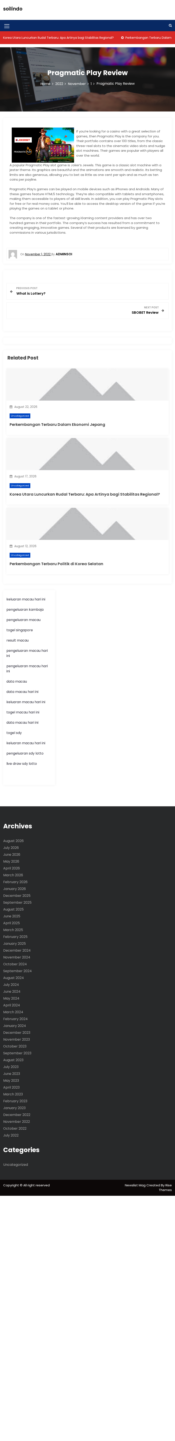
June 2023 (11, 1073)
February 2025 (15, 936)
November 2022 (16, 1121)
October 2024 (15, 964)
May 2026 (11, 861)
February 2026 (15, 881)
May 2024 (11, 998)
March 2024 (13, 1012)
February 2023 (15, 1101)
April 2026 (11, 868)
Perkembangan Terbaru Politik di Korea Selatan (56, 563)
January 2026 (14, 888)
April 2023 (11, 1087)
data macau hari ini (22, 722)
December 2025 (17, 895)
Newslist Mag (135, 1185)
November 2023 (16, 1039)
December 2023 (16, 1032)
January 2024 (14, 1025)
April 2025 (11, 923)
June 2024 (11, 991)
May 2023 (11, 1080)
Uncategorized (20, 415)
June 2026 (11, 854)
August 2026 (13, 840)
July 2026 (11, 847)
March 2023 (13, 1094)
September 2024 (17, 971)
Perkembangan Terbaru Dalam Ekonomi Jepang (57, 424)
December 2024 (17, 950)
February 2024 (15, 1018)
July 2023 (11, 1066)
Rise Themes (165, 1187)
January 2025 (14, 943)
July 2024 (11, 984)
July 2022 (11, 1135)
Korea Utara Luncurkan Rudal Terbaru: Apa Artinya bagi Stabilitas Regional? (85, 494)
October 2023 (14, 1046)
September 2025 (17, 902)
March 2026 (13, 875)
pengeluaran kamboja (25, 609)
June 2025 (11, 916)
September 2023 (17, 1053)
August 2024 (13, 977)
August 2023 (13, 1060)
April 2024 (11, 1005)
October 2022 (14, 1128)
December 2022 (16, 1114)
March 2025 (13, 929)
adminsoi (64, 254)
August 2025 (13, 909)
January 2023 (14, 1107)
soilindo (12, 9)
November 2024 (16, 957)
